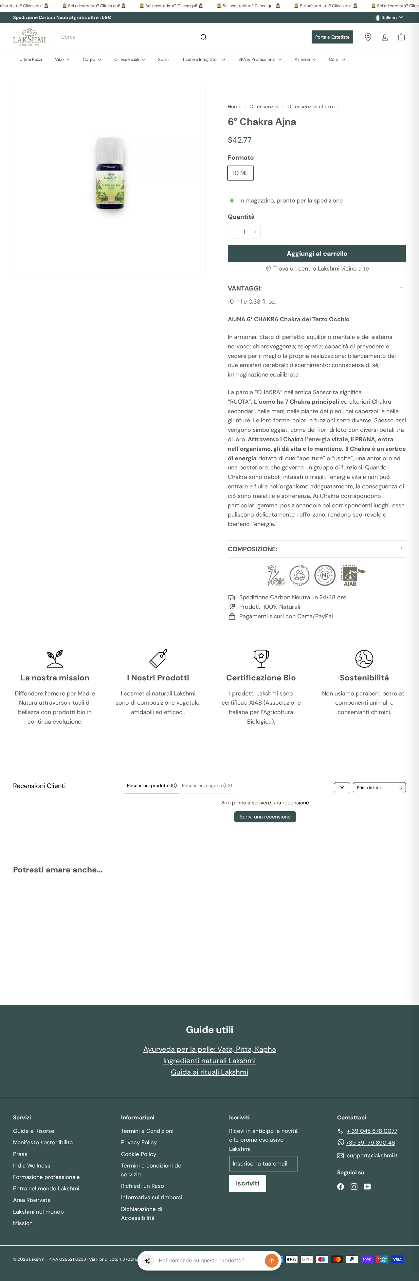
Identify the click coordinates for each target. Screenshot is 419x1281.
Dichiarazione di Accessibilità (141, 1213)
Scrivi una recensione (265, 816)
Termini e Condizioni (147, 1130)
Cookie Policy (138, 1154)
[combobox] (133, 37)
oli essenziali (264, 106)
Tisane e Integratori (201, 59)
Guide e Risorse (33, 1130)
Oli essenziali (127, 59)
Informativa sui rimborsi (151, 1197)
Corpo (89, 59)
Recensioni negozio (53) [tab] (207, 785)
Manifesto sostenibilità (43, 1142)
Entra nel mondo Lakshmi (46, 1188)
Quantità (241, 217)
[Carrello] (401, 37)
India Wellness (31, 1165)
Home (235, 106)
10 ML (240, 173)
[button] (147, 1261)
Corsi (334, 59)
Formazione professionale (46, 1177)
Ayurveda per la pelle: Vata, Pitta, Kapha (209, 1049)
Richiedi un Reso (142, 1185)
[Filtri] (342, 787)
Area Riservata (31, 1199)
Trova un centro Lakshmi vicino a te (321, 268)
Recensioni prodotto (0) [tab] (152, 785)
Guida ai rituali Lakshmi (209, 1072)
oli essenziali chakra (311, 106)
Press (20, 1154)
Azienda (303, 59)
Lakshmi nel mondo (38, 1211)
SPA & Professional (257, 59)
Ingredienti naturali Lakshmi (209, 1060)
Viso (60, 59)
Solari (163, 59)
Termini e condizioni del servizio (152, 1170)
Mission (23, 1223)
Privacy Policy (139, 1142)
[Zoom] (109, 181)
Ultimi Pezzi (31, 59)
